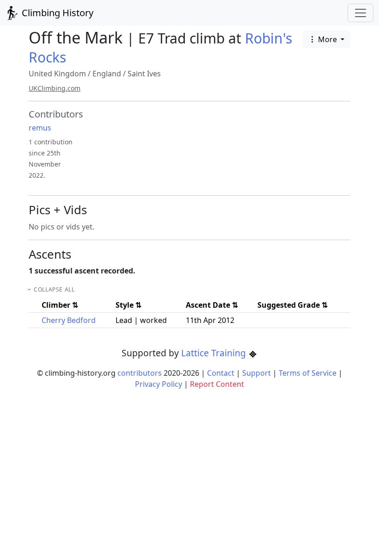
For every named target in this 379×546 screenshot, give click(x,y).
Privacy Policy (158, 384)
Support (256, 373)
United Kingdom (57, 73)
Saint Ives (144, 73)
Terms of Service (307, 373)
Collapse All (54, 289)
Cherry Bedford (69, 320)
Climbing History (56, 12)
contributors (139, 373)
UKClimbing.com (54, 88)
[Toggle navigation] (360, 13)
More (327, 39)
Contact (220, 373)
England (106, 73)
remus (40, 128)
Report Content (217, 384)
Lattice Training (214, 353)
